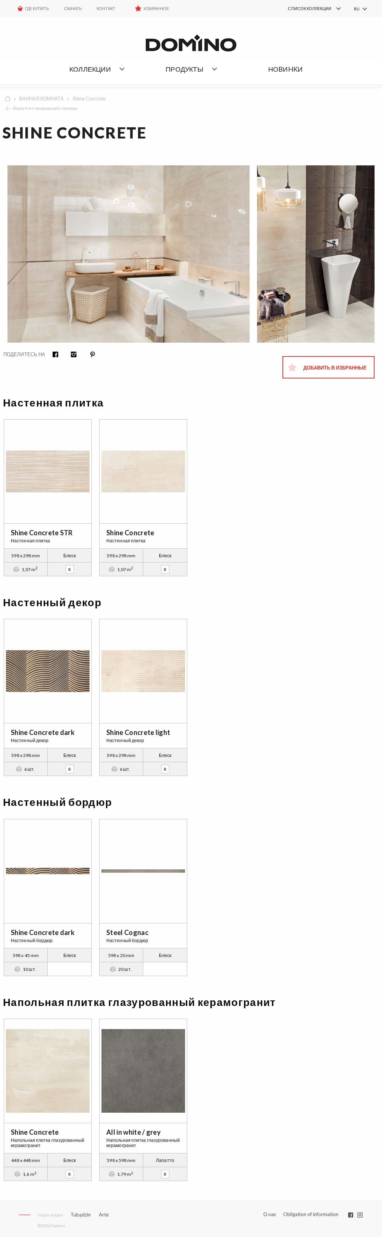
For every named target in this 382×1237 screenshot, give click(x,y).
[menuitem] (303, 8)
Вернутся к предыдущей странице (45, 108)
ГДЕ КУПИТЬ (37, 8)
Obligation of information (310, 1214)
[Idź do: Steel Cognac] (143, 871)
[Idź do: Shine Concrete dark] (47, 671)
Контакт (106, 8)
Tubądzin (81, 1215)
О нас (269, 1214)
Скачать (73, 8)
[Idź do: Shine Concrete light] (143, 671)
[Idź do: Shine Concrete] (143, 471)
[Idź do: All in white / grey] (143, 1071)
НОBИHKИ (285, 69)
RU (357, 8)
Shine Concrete (89, 99)
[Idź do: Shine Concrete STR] (47, 471)
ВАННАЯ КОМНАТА (41, 99)
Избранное (156, 8)
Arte (104, 1214)
